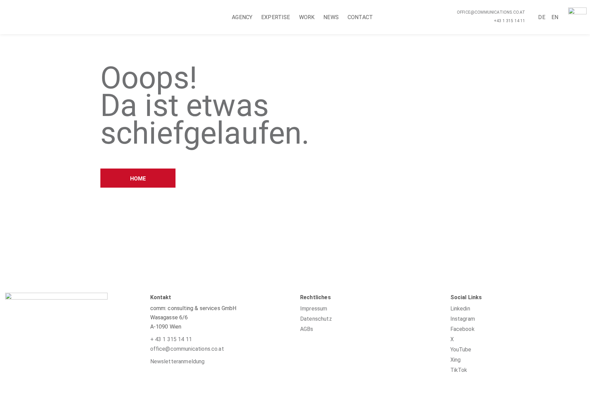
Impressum (313, 308)
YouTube (461, 349)
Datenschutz (316, 319)
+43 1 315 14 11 (509, 20)
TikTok (458, 370)
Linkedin (460, 308)
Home (138, 178)
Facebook (462, 329)
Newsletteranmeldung (177, 361)
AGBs (306, 329)
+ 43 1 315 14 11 (171, 339)
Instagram (462, 319)
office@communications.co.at (491, 12)
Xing (455, 360)
